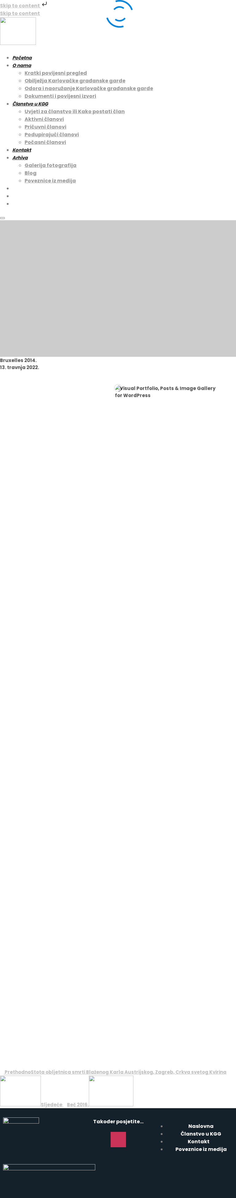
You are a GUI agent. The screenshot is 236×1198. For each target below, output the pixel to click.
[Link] (136, 1139)
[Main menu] (2, 218)
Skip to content (20, 5)
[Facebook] (100, 1139)
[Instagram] (118, 1139)
